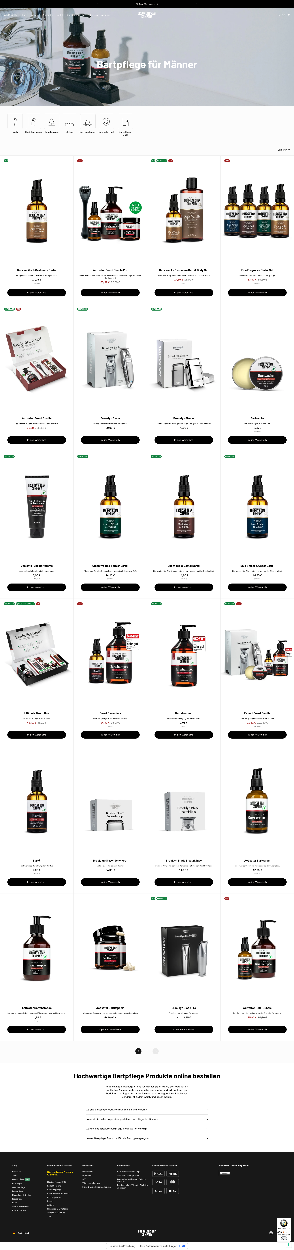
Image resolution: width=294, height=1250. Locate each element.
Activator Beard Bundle (36, 418)
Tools (14, 1175)
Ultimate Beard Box (36, 713)
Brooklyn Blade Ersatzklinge (184, 860)
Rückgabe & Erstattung (57, 1209)
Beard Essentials (110, 713)
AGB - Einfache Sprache (128, 1175)
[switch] (284, 1238)
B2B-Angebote (53, 1197)
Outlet (60, 14)
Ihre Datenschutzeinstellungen (158, 1246)
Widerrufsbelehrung (91, 1183)
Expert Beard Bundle (257, 713)
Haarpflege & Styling (21, 1195)
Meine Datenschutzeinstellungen (96, 1187)
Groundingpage (54, 1190)
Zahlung (50, 1205)
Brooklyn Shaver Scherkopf (110, 860)
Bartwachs (257, 418)
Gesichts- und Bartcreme (37, 565)
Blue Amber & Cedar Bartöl (257, 565)
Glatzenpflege (18, 1179)
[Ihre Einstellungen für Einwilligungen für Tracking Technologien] (289, 1245)
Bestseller (34, 14)
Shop (23, 14)
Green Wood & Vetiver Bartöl (110, 565)
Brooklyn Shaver (183, 418)
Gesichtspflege (18, 1187)
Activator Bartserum (257, 860)
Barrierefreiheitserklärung (128, 1172)
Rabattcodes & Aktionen (58, 1193)
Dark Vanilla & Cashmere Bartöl (36, 270)
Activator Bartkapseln (110, 1008)
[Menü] (289, 1219)
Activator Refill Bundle (257, 1008)
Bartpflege (17, 1184)
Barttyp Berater (19, 1210)
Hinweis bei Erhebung (122, 1246)
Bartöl (36, 860)
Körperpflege (18, 1191)
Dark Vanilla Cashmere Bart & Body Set (183, 270)
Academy (106, 14)
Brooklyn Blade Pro (184, 1008)
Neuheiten (48, 14)
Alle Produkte (10, 14)
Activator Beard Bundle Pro (110, 270)
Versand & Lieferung (56, 1213)
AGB (84, 1179)
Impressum (87, 1175)
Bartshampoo (183, 713)
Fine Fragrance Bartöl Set (257, 270)
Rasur (14, 1203)
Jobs (49, 1216)
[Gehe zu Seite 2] (156, 1051)
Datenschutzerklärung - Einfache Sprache (131, 1180)
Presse (50, 1201)
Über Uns (93, 14)
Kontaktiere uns (54, 1186)
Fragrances (17, 1199)
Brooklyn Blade (110, 418)
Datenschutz (87, 1172)
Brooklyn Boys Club (75, 14)
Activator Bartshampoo (37, 1008)
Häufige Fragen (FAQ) (56, 1182)
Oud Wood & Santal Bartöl (184, 565)
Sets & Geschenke (20, 1207)
